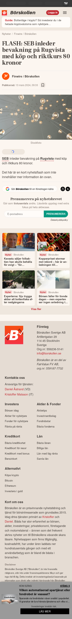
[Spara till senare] (43, 85)
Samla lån (42, 458)
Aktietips (42, 410)
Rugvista (47, 158)
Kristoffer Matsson (16, 394)
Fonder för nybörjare (16, 421)
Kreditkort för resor (15, 448)
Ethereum (10, 486)
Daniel (9, 521)
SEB (5, 158)
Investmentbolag (46, 416)
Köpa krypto (12, 475)
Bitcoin (9, 480)
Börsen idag (12, 410)
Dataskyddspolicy (59, 219)
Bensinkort (11, 458)
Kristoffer (48, 517)
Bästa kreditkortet (15, 443)
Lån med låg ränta (47, 453)
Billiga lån (42, 448)
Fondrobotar (44, 421)
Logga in (52, 12)
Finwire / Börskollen (26, 76)
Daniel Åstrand (14, 389)
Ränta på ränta (13, 426)
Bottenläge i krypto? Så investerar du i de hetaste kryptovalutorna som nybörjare (33, 22)
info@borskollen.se (49, 353)
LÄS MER (45, 611)
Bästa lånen (44, 443)
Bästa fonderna (45, 426)
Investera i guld (14, 491)
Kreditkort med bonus (17, 453)
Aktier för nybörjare (16, 416)
